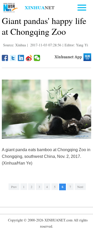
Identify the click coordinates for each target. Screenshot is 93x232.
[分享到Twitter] (13, 58)
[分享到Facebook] (5, 58)
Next (80, 187)
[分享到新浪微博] (29, 58)
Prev (14, 187)
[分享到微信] (37, 58)
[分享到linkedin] (21, 58)
